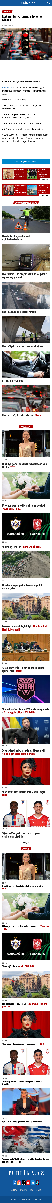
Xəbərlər (23, 1190)
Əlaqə (31, 1190)
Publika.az (7, 87)
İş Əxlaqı (39, 1190)
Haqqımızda (13, 1190)
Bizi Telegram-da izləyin (26, 161)
